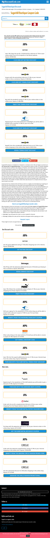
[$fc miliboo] (28, 24)
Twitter (25, 504)
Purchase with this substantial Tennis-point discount (25, 362)
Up (4, 528)
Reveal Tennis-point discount (25, 150)
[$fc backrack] (35, 24)
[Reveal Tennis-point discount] (25, 142)
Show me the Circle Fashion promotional (25, 475)
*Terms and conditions (7, 524)
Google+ (33, 160)
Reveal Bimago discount (25, 272)
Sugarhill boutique (28, 225)
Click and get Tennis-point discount (25, 82)
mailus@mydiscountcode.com (25, 491)
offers (16, 35)
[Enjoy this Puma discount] (25, 286)
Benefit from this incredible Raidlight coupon (25, 317)
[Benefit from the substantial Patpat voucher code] (25, 401)
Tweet (26, 160)
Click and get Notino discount (25, 60)
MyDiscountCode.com (11, 2)
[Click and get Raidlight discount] (25, 119)
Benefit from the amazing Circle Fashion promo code (25, 453)
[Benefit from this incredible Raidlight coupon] (25, 308)
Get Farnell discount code (25, 340)
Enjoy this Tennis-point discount (25, 104)
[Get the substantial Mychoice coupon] (25, 423)
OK (28, 536)
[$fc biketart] (22, 24)
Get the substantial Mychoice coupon (25, 431)
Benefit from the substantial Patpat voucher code (25, 409)
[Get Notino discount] (25, 242)
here (30, 533)
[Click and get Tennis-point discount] (25, 74)
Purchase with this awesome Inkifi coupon (25, 387)
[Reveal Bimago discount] (25, 264)
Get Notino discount (25, 249)
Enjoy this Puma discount (25, 294)
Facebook (17, 160)
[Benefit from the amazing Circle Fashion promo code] (25, 445)
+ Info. (33, 9)
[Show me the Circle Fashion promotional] (25, 468)
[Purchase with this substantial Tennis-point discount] (25, 354)
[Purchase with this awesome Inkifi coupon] (25, 379)
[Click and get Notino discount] (25, 50)
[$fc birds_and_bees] (15, 24)
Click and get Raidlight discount (25, 128)
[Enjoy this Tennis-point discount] (25, 96)
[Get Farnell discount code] (25, 332)
